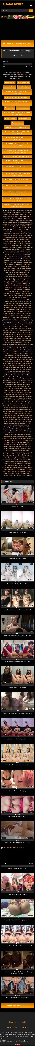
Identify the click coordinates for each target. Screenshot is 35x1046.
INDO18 (26, 255)
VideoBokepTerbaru (8, 293)
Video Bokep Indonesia (25, 467)
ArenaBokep (28, 210)
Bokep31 (12, 220)
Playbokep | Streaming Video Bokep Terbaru (17, 187)
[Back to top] (29, 1040)
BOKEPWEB (22, 247)
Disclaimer (12, 1022)
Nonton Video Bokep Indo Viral (17, 405)
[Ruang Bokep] (14, 4)
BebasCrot (27, 214)
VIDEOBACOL (24, 291)
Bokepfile (6, 226)
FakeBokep (27, 253)
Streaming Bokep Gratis (23, 442)
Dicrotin (22, 251)
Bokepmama (13, 237)
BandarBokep (19, 214)
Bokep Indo (10, 82)
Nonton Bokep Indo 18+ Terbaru (17, 357)
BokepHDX (27, 226)
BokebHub (29, 216)
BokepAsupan (27, 220)
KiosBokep (18, 264)
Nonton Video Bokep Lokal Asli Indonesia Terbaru (17, 409)
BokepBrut (5, 224)
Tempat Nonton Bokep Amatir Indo (15, 461)
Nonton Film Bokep (17, 388)
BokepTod (28, 243)
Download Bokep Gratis (25, 323)
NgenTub (28, 268)
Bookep (7, 249)
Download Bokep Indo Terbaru (12, 325)
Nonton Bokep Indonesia (13, 371)
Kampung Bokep (7, 262)
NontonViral (9, 272)
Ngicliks (14, 270)
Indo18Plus (8, 257)
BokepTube (18, 245)
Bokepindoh (16, 233)
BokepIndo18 (25, 231)
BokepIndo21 (8, 233)
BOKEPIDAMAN (26, 228)
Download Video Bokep (21, 326)
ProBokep (27, 278)
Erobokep (20, 253)
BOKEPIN (6, 230)
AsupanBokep (27, 212)
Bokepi (12, 228)
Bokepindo (8, 231)
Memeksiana (21, 268)
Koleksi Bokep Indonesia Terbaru (12, 332)
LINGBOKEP (25, 266)
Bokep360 (19, 220)
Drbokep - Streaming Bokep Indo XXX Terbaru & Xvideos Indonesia (18, 151)
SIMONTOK (8, 287)
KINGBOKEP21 (9, 264)
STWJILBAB (17, 287)
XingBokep (28, 295)
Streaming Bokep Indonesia (20, 450)
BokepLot (29, 235)
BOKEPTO (21, 243)
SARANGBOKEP (25, 284)
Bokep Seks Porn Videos (10, 323)
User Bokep (26, 289)
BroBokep (13, 249)
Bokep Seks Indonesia (25, 321)
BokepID (18, 228)
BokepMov (22, 237)
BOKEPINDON (25, 233)
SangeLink (8, 284)
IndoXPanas (7, 258)
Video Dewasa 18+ (22, 469)
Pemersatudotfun (9, 276)
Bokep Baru (14, 307)
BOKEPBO (21, 222)
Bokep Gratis (23, 307)
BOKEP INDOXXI (17, 218)
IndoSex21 (26, 257)
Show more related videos (17, 1005)
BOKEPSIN (8, 241)
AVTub (5, 214)
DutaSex (14, 253)
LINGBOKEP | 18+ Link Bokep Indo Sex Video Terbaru (18, 168)
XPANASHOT (17, 297)
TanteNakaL (25, 287)
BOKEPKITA (22, 235)
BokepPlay (6, 239)
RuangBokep (8, 282)
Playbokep (7, 278)
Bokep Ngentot (24, 82)
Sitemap (25, 1027)
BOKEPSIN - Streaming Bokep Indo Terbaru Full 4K (17, 145)
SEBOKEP (8, 285)
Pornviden (20, 278)
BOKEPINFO (6, 235)
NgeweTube (7, 270)
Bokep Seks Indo (13, 321)
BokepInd (28, 230)
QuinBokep (17, 280)
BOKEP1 (5, 220)
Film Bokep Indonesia (25, 328)
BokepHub (6, 228)
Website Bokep (12, 295)
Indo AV (20, 255)
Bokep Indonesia (24, 108)
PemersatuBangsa (21, 274)
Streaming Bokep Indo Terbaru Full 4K (20, 446)
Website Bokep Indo (9, 475)
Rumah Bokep (17, 282)
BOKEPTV (26, 245)
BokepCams (13, 224)
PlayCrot (13, 278)
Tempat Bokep (17, 289)
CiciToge (28, 249)
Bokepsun (16, 241)
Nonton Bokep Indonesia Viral (11, 380)
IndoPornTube (17, 257)
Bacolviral (11, 214)
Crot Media (7, 251)
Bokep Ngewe (11, 87)
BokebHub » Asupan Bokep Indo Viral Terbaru (18, 102)
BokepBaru (13, 222)
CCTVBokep (20, 249)
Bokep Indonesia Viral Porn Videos (13, 319)
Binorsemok (21, 216)
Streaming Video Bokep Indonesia (19, 458)
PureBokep (9, 280)
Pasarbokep (11, 274)
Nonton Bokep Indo (10, 355)
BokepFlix (13, 226)
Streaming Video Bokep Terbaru (12, 459)
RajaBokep (25, 280)
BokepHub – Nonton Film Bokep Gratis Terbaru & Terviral (17, 132)
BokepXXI (30, 247)
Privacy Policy (12, 1027)
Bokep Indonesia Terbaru (12, 315)
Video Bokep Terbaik (9, 469)
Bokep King (27, 218)
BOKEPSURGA (24, 241)
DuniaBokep (6, 253)
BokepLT (6, 237)
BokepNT (28, 237)
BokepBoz (28, 222)
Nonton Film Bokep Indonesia (21, 394)
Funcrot (15, 255)
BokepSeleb (20, 239)
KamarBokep (26, 260)
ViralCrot (24, 293)
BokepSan (13, 239)
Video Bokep (20, 74)
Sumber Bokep (27, 459)
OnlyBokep (25, 272)
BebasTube (13, 216)
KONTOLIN (16, 266)
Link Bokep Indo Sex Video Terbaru (17, 348)
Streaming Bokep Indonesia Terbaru (14, 452)
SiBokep (27, 285)
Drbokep (28, 251)
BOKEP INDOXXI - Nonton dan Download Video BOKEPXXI (18, 113)
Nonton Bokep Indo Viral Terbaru (20, 369)
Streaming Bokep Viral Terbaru (22, 454)
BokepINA (13, 230)
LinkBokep (6, 268)
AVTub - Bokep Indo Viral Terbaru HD (18, 97)
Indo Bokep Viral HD (8, 330)
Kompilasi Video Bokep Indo (21, 342)
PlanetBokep (26, 276)
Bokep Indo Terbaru (21, 309)
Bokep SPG (16, 72)
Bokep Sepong (25, 87)
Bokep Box (8, 218)
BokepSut (6, 243)
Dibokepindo (15, 251)
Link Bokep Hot (19, 346)
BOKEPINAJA (21, 230)
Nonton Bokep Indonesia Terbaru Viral (19, 379)
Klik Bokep (26, 264)
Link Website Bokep (13, 353)
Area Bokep (20, 210)
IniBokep (6, 260)
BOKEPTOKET (9, 245)
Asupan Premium (17, 212)
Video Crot (15, 291)
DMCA (24, 1022)
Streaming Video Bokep (10, 456)
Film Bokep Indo (12, 328)
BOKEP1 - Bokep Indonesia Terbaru (17, 127)
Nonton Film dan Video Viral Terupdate (18, 398)
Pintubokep (18, 276)
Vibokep (8, 291)
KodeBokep (9, 266)
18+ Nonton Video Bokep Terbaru (20, 301)
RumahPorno (26, 282)
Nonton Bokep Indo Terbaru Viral (22, 363)
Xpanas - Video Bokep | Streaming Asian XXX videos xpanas (18, 205)
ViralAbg (17, 293)
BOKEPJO (14, 235)
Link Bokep (10, 346)
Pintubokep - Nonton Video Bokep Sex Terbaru (18, 180)
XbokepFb (21, 295)
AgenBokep (12, 210)
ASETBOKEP (7, 212)
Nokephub (28, 270)
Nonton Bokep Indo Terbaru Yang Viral (14, 365)
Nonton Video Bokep (10, 402)
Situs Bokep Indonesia (17, 419)
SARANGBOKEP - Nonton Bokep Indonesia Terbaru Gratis (18, 193)
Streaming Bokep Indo (10, 444)
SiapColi (21, 285)
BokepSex (29, 239)
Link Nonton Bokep (18, 350)
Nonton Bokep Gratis (26, 353)
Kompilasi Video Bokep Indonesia (12, 344)
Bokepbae (6, 222)
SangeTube (15, 284)
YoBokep (24, 297)
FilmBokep (8, 255)
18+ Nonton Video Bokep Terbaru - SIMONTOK (18, 92)
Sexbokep (15, 285)
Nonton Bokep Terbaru (13, 382)
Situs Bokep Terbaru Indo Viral (18, 421)
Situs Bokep (12, 417)
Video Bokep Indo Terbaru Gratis (17, 465)
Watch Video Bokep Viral (15, 471)
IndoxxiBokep (26, 258)
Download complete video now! (18, 43)
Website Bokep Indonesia (24, 475)
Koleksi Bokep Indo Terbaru (24, 330)
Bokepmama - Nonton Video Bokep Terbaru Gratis (17, 138)
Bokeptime (13, 243)
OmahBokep (17, 272)
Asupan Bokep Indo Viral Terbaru (13, 303)
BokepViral (5, 247)
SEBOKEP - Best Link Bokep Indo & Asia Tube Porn (18, 199)
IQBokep (12, 260)
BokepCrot (21, 224)
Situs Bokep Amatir (22, 417)
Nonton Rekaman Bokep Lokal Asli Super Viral (17, 400)
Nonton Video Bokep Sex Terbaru (13, 411)
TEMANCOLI (8, 289)
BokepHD (20, 226)
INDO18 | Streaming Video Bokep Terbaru (18, 156)
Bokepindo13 (16, 231)
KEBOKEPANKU (18, 262)
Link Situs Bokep (17, 352)
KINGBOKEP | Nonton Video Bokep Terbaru (17, 161)
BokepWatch (13, 247)
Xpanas (10, 297)
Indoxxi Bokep (17, 258)
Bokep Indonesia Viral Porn (24, 317)
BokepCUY (28, 224)
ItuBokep (19, 260)
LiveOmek (13, 268)
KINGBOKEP (28, 262)
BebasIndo (6, 216)
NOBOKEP (20, 270)
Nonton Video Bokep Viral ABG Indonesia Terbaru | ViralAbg (18, 174)
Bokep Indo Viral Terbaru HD (22, 313)
